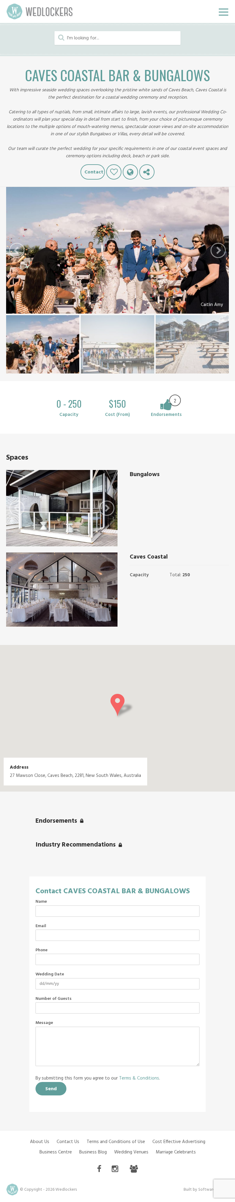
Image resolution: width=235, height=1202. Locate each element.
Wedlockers (39, 11)
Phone (41, 950)
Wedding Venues (131, 1152)
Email (40, 926)
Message (44, 1023)
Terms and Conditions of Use (116, 1142)
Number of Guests (53, 999)
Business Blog (93, 1152)
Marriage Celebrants (176, 1152)
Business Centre (55, 1152)
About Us (39, 1142)
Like (113, 172)
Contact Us (68, 1142)
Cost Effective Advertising (178, 1142)
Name (41, 901)
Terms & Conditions (139, 1078)
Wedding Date (49, 974)
